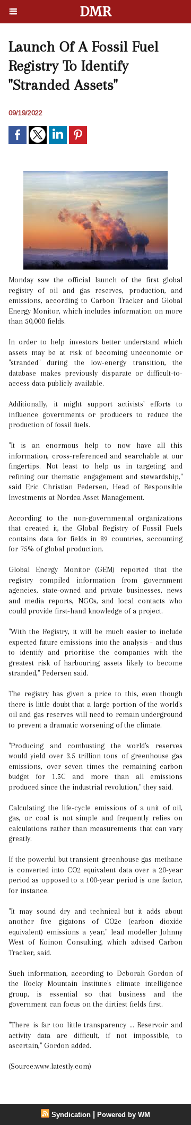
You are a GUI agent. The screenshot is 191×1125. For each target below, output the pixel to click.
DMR (95, 11)
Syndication (71, 1115)
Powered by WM (123, 1115)
